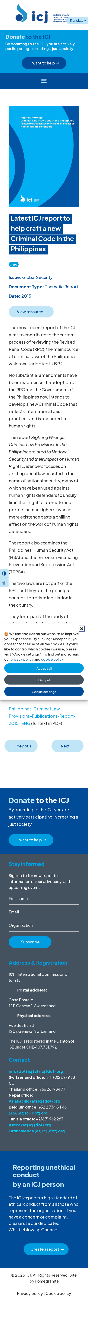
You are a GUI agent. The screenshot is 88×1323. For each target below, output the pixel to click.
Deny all (44, 680)
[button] (81, 629)
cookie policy (52, 659)
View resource (30, 311)
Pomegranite (47, 1281)
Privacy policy (30, 1293)
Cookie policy (58, 1293)
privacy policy (22, 659)
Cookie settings (44, 691)
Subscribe (30, 941)
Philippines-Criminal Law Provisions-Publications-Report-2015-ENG (42, 716)
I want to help (43, 62)
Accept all (44, 668)
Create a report (45, 1249)
